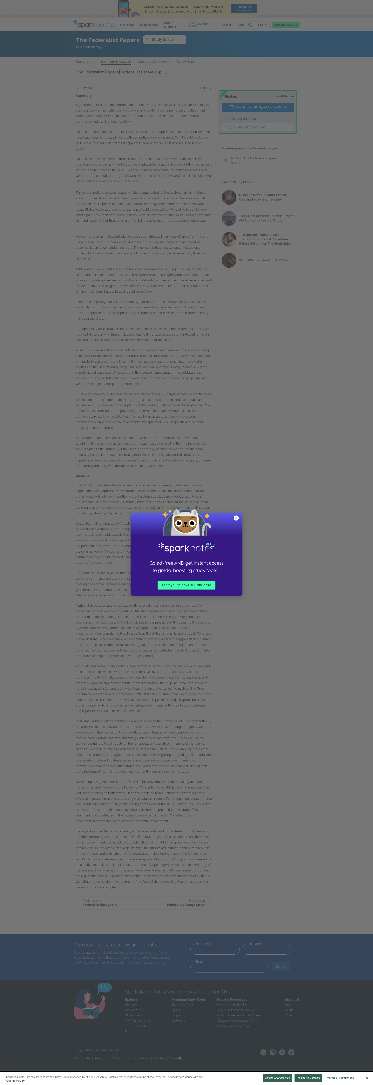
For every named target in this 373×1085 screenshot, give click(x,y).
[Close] (367, 1078)
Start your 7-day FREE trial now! (186, 585)
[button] (236, 518)
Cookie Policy (15, 1080)
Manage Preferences (340, 1077)
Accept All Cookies (277, 1077)
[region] (186, 1078)
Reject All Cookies (308, 1077)
